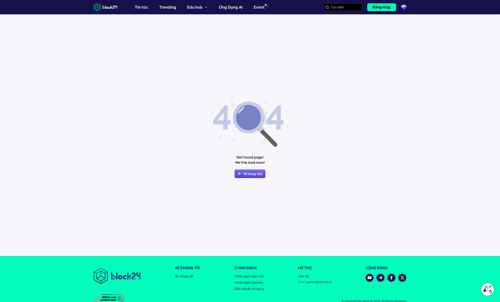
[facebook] (391, 278)
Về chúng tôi (184, 276)
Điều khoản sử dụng (249, 289)
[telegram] (380, 278)
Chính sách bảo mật (249, 276)
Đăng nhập (382, 7)
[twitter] (402, 278)
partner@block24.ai (314, 282)
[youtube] (369, 278)
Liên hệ (303, 276)
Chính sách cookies (248, 282)
